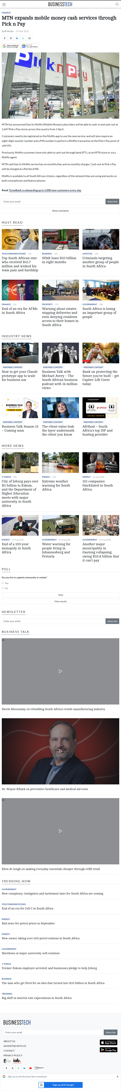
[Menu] (4, 5)
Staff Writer (8, 31)
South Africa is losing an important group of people (99, 313)
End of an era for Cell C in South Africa (27, 908)
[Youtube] (30, 1068)
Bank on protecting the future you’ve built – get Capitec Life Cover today (100, 378)
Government (89, 304)
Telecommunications (14, 253)
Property (47, 304)
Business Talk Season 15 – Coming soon (20, 428)
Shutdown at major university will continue (31, 953)
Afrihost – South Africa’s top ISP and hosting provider (97, 431)
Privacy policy (13, 1055)
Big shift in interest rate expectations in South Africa (37, 998)
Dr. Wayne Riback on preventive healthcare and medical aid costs (45, 789)
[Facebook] (4, 38)
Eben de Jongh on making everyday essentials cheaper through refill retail (51, 869)
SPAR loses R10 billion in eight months (59, 260)
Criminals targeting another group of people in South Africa (100, 262)
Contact (9, 1050)
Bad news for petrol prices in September (28, 923)
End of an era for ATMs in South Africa (19, 311)
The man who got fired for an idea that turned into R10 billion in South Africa (53, 983)
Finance (6, 12)
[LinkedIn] (17, 38)
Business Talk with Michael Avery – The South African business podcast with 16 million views (59, 380)
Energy (46, 477)
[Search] (117, 4)
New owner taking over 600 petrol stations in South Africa (41, 938)
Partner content (12, 367)
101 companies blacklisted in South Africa (97, 485)
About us (9, 1041)
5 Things (6, 477)
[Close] (117, 1076)
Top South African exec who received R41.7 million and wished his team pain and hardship (20, 264)
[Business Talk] (39, 1068)
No (6, 588)
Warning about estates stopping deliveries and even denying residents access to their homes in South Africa (60, 317)
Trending (7, 993)
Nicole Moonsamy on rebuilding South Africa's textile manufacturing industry (53, 709)
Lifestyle (87, 253)
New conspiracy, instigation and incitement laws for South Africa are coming (52, 893)
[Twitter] (11, 38)
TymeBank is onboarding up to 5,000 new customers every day (45, 190)
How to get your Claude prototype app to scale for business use (20, 376)
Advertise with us (15, 1045)
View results (60, 601)
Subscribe (112, 201)
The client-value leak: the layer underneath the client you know (58, 431)
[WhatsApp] (23, 38)
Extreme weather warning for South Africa (56, 485)
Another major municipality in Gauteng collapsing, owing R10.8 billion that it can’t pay (100, 552)
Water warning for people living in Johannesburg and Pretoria (56, 550)
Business (47, 253)
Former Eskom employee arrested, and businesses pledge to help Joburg (49, 968)
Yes (6, 583)
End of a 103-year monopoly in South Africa (16, 548)
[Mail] (29, 38)
